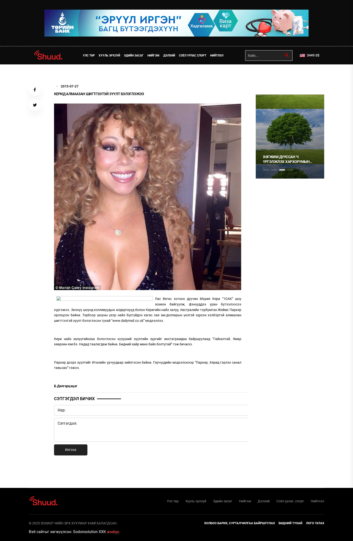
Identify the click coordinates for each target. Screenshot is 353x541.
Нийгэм (153, 55)
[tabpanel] (290, 136)
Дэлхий (169, 55)
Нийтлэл (216, 55)
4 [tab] (290, 169)
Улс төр (89, 55)
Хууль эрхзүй (109, 55)
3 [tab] (282, 169)
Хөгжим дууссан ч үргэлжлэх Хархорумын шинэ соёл (286, 159)
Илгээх (70, 450)
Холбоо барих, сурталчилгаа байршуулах (239, 523)
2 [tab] (274, 169)
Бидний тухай (290, 523)
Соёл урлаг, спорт (192, 55)
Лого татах (315, 523)
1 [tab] (266, 169)
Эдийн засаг (134, 55)
